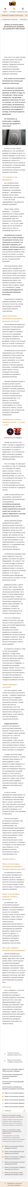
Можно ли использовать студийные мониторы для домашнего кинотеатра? (14, 1061)
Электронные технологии (10, 19)
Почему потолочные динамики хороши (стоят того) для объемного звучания (14, 1054)
